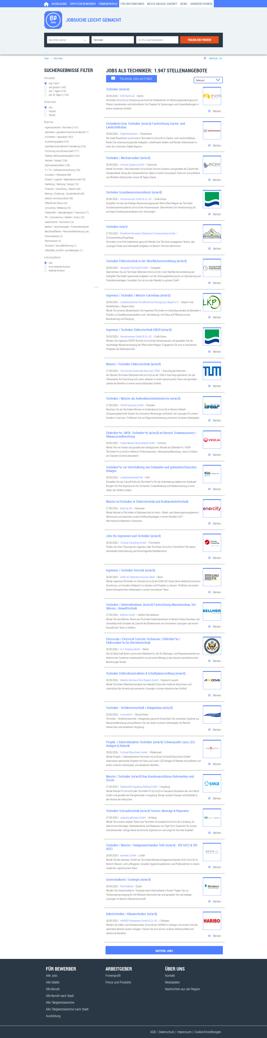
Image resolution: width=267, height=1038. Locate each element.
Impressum (184, 1032)
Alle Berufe (53, 989)
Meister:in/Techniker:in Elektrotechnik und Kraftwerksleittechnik (147, 501)
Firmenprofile (108, 4)
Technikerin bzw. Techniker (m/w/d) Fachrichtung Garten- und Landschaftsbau (145, 125)
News (183, 4)
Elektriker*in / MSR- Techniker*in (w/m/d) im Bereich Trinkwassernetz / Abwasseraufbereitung (151, 435)
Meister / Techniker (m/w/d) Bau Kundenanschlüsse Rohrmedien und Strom (150, 778)
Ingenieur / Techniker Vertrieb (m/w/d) (130, 570)
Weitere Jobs (164, 951)
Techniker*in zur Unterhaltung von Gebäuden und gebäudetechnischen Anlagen (151, 469)
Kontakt (170, 975)
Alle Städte (52, 982)
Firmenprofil (113, 975)
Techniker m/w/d (117, 226)
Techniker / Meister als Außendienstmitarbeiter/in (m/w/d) (143, 398)
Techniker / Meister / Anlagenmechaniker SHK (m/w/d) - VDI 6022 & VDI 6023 (151, 847)
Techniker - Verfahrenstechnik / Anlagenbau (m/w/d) (139, 707)
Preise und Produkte (118, 982)
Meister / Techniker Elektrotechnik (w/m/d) (133, 364)
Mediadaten (172, 982)
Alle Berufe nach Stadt (60, 995)
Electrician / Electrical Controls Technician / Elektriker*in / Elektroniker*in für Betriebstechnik (143, 641)
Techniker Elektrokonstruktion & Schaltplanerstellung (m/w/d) (145, 673)
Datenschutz (166, 1032)
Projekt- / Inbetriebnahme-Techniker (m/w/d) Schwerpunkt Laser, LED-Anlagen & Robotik (150, 744)
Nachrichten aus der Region (182, 989)
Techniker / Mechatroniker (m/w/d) (128, 158)
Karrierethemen (201, 4)
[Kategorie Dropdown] (85, 39)
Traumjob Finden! (199, 40)
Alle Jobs (52, 975)
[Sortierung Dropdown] (219, 80)
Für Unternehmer (132, 4)
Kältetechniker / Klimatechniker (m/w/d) (131, 914)
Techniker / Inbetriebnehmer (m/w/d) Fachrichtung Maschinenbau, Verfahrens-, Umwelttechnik (151, 606)
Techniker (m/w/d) (117, 89)
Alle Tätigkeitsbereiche (60, 1002)
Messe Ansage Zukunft (162, 4)
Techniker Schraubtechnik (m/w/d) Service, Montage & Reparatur (147, 811)
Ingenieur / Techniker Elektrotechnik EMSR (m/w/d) (139, 329)
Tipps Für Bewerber (83, 4)
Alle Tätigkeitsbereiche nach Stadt (67, 1009)
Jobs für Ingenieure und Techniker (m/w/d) (133, 536)
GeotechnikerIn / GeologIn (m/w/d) (128, 879)
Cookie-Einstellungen (208, 1032)
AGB (153, 1032)
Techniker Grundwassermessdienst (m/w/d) (134, 192)
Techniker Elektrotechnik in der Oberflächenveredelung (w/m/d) (146, 261)
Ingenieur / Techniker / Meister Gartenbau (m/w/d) (138, 295)
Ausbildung (59, 4)
